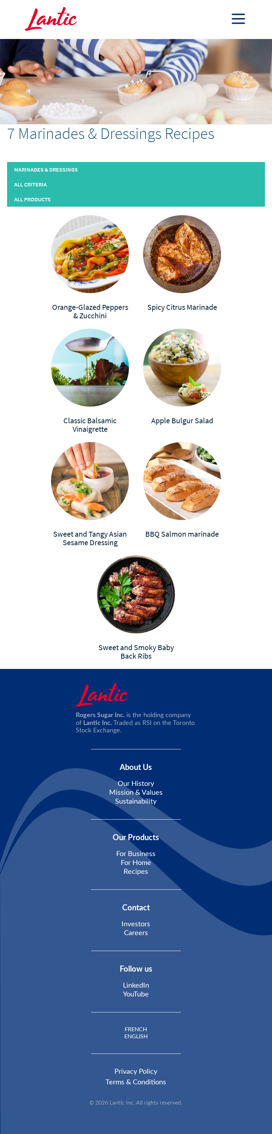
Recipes (136, 871)
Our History (136, 783)
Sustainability (136, 801)
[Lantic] (51, 19)
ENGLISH (136, 1036)
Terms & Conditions (136, 1082)
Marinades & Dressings (46, 169)
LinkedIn (136, 985)
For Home (136, 862)
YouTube (136, 994)
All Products (32, 199)
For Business (135, 854)
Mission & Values (136, 792)
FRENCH (136, 1029)
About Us (136, 767)
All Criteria (30, 184)
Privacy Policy (135, 1071)
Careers (136, 933)
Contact (136, 908)
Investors (135, 924)
